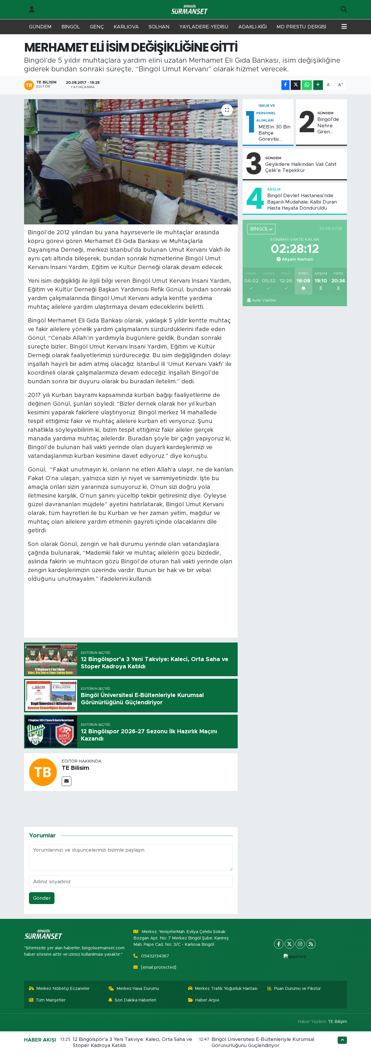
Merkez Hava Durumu (138, 988)
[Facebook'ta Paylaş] (285, 85)
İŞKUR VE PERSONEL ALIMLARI (266, 113)
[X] (289, 944)
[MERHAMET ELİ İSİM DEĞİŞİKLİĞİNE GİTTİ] (131, 161)
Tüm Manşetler (51, 1000)
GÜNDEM (40, 26)
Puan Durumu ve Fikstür (297, 988)
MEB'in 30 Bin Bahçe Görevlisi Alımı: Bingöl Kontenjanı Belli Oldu (274, 133)
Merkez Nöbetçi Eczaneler (63, 988)
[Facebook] (278, 944)
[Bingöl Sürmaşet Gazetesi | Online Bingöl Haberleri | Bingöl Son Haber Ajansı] (190, 10)
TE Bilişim (337, 1021)
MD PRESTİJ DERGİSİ (301, 26)
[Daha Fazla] (318, 85)
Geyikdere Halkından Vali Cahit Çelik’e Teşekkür (301, 167)
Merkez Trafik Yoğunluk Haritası (226, 988)
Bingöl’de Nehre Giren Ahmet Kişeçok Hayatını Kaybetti (328, 126)
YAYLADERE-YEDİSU (203, 26)
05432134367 (155, 956)
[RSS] (311, 944)
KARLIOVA (126, 26)
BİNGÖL (70, 26)
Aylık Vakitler (264, 300)
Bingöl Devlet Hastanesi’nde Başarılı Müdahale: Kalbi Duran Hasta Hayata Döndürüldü (302, 202)
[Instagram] (300, 944)
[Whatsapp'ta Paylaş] (307, 85)
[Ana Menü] (344, 27)
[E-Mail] (66, 781)
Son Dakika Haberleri (135, 1000)
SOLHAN (159, 26)
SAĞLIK (274, 189)
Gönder (42, 898)
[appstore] (295, 957)
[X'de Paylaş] (296, 85)
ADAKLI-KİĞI (252, 26)
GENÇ (97, 26)
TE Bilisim (75, 768)
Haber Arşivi (207, 1000)
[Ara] (344, 9)
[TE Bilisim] (43, 771)
